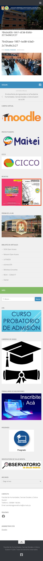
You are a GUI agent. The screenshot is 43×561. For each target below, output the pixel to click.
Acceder (4, 530)
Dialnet (6, 280)
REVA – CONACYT (10, 275)
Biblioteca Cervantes (11, 270)
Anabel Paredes (10, 50)
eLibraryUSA (8, 265)
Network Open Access (11, 254)
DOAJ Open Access (10, 249)
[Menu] (40, 3)
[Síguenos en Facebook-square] (40, 84)
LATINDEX (7, 260)
